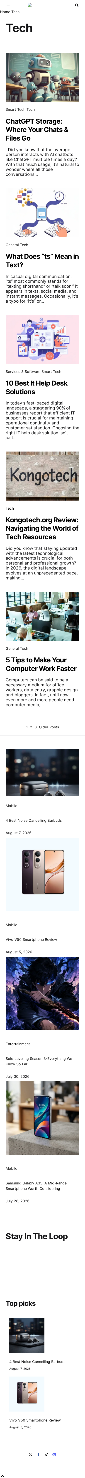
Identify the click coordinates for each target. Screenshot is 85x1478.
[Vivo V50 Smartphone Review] (26, 1394)
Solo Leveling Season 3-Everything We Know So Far (39, 1061)
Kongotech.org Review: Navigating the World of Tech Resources (42, 528)
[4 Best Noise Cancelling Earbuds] (26, 1336)
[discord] (54, 1454)
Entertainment (18, 1044)
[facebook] (38, 1454)
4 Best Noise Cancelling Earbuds (34, 820)
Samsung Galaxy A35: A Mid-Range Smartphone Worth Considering (36, 1186)
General (12, 244)
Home (5, 11)
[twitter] (31, 1454)
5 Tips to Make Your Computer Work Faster (41, 664)
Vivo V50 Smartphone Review (31, 939)
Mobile (11, 805)
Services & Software (23, 371)
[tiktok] (47, 1454)
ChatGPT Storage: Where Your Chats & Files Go (37, 129)
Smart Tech (15, 109)
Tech (31, 109)
